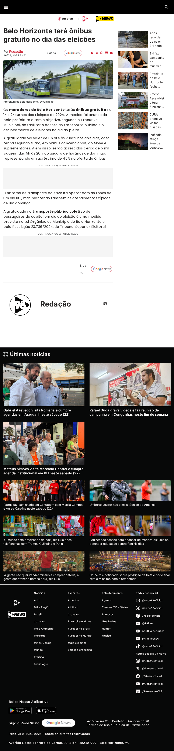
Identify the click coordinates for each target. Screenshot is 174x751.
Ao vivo (67, 18)
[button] (167, 7)
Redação (16, 51)
